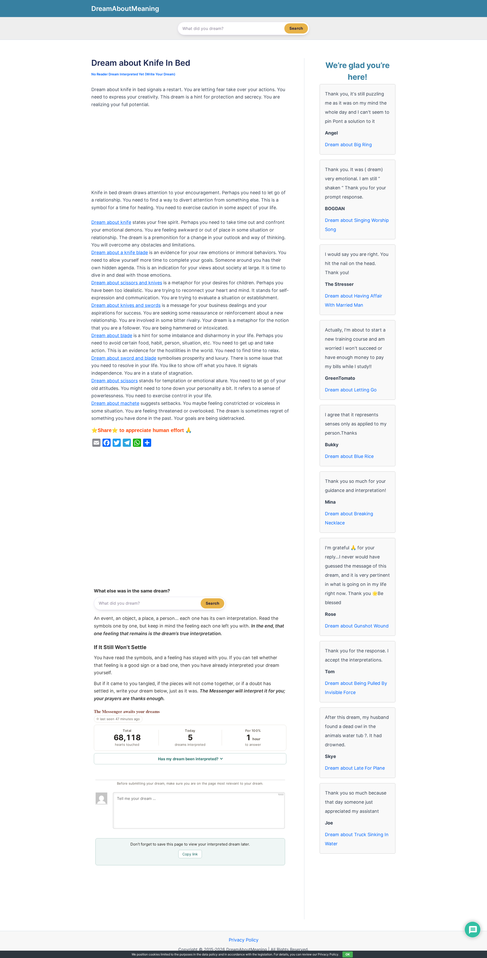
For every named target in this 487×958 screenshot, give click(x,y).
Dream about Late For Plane (355, 768)
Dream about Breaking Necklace (349, 518)
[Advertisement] (190, 151)
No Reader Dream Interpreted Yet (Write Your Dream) (133, 74)
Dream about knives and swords (126, 305)
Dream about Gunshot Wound (357, 626)
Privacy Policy (243, 940)
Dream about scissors (114, 380)
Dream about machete (115, 403)
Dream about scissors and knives (126, 282)
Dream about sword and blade (123, 358)
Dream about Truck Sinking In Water (357, 839)
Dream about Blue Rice (349, 456)
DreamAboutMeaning (125, 8)
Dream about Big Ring (348, 144)
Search (296, 28)
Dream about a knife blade (119, 252)
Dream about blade (111, 335)
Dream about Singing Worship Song (357, 225)
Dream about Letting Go (351, 389)
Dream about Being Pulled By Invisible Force (356, 688)
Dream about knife (111, 222)
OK (347, 954)
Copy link (190, 854)
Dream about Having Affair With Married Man (353, 300)
